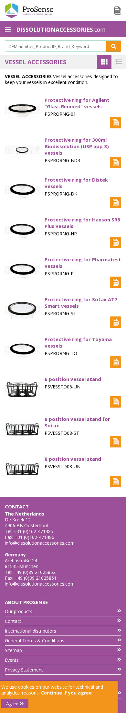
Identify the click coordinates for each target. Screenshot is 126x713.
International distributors (30, 631)
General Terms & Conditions (34, 640)
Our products (18, 611)
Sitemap (13, 650)
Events (12, 660)
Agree (13, 703)
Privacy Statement (24, 670)
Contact (13, 621)
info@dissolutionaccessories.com (40, 543)
